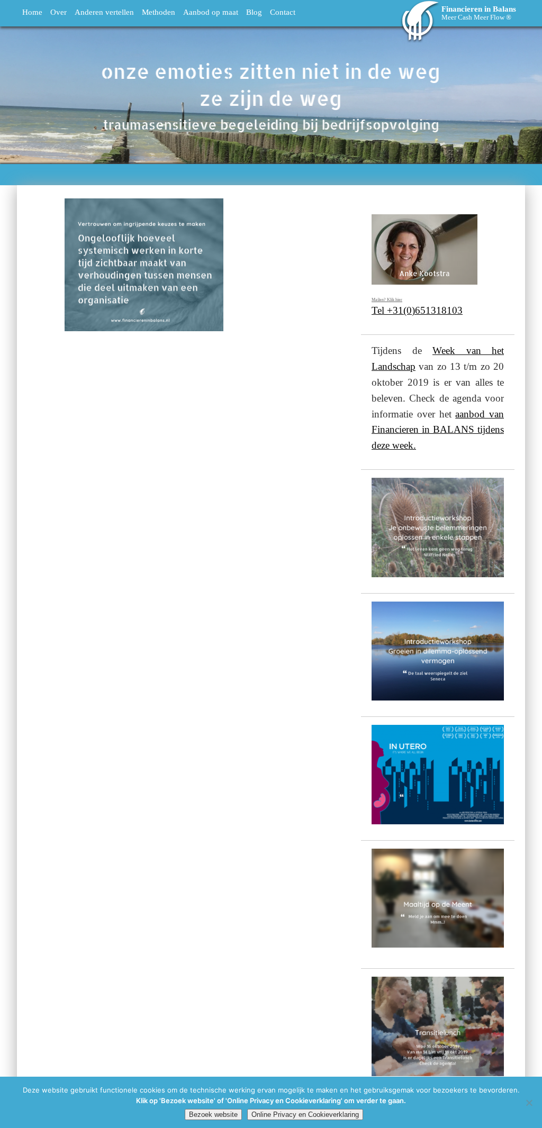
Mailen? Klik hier (387, 299)
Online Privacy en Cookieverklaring (305, 1114)
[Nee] (528, 1102)
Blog (254, 12)
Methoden (158, 12)
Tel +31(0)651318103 (417, 310)
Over (58, 12)
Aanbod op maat (210, 12)
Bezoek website (213, 1114)
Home (32, 12)
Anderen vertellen (104, 12)
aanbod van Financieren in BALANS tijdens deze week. (438, 429)
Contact (282, 12)
